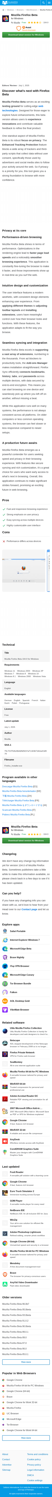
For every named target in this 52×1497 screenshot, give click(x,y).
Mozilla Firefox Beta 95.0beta (16, 1309)
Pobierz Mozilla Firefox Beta (16, 814)
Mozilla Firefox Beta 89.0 (14, 1337)
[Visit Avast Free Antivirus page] (26, 28)
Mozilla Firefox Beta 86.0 (14, 1349)
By (15, 22)
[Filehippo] (10, 2)
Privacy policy (34, 1464)
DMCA (30, 1475)
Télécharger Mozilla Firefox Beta (18, 800)
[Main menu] (49, 2)
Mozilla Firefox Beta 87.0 (14, 1343)
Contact (6, 1459)
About (5, 1454)
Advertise (7, 1464)
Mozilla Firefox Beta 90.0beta (16, 1326)
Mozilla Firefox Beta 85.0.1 (15, 1354)
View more (26, 1362)
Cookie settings (34, 1480)
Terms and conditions (37, 1454)
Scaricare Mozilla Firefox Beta (17, 810)
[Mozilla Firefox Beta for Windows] (5, 18)
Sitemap (6, 1470)
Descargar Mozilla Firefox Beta (17, 786)
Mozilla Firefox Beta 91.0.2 (15, 1321)
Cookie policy (34, 1459)
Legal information (35, 1470)
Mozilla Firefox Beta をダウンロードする (22, 805)
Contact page (29, 909)
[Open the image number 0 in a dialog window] (23, 571)
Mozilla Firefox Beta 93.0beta (16, 1315)
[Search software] (43, 2)
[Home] (3, 10)
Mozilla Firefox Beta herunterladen (19, 791)
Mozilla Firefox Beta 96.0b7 (15, 1304)
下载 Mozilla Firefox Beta (14, 796)
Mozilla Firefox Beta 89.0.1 (15, 1332)
